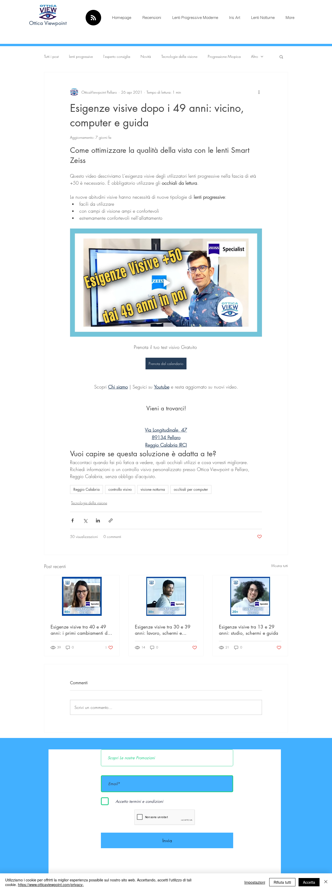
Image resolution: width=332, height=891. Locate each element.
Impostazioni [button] (254, 882)
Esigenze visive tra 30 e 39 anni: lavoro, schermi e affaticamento (162, 630)
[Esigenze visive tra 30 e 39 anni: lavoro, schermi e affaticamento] (166, 596)
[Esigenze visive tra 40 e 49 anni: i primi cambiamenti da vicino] (81, 596)
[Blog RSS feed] (93, 18)
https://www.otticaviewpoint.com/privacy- (51, 884)
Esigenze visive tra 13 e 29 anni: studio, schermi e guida (248, 630)
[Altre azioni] (259, 92)
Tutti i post (51, 56)
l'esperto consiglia (116, 56)
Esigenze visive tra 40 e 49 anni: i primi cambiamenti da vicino (80, 630)
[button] (281, 56)
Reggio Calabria (86, 489)
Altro (254, 56)
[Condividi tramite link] (110, 520)
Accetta (309, 882)
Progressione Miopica (224, 56)
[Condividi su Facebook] (72, 520)
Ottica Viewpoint (48, 23)
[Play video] (166, 282)
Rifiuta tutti (282, 882)
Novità (146, 56)
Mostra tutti (279, 565)
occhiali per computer (191, 489)
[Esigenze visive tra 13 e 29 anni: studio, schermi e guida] (250, 596)
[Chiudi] (326, 882)
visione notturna (153, 489)
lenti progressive (81, 56)
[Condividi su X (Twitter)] (85, 520)
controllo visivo (120, 489)
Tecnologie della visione (179, 56)
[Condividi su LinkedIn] (97, 520)
